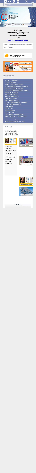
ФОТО (14, 130)
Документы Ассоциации (11, 92)
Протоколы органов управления (14, 88)
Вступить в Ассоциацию (12, 80)
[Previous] (7, 157)
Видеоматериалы (10, 110)
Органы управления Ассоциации (14, 84)
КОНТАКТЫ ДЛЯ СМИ (11, 134)
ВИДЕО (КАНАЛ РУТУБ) (12, 131)
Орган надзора (9, 106)
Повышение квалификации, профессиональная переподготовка (15, 120)
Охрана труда (9, 108)
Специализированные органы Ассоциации (16, 86)
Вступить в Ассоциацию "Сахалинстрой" (17, 55)
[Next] (14, 157)
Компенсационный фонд (18, 40)
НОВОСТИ (8, 130)
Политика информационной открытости (16, 102)
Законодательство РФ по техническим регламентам (16, 117)
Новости (8, 126)
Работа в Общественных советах (14, 114)
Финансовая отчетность (11, 94)
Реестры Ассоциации (11, 98)
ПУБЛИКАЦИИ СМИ (11, 133)
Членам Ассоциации (10, 82)
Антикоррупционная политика (13, 104)
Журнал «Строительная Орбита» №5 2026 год (10, 151)
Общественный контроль (12, 100)
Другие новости (26, 206)
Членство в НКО (9, 112)
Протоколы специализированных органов (16, 90)
